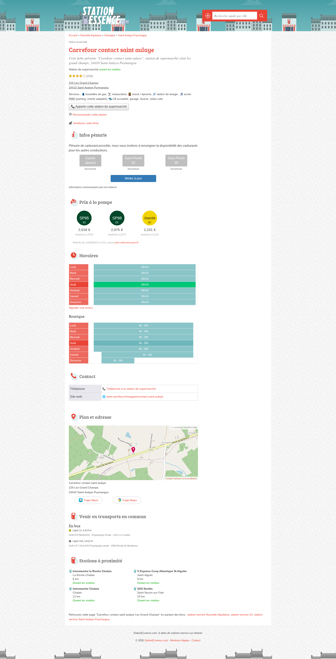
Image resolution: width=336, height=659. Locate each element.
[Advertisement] (234, 455)
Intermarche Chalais (86, 588)
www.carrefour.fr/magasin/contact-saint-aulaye (134, 396)
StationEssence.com (111, 15)
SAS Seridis (145, 588)
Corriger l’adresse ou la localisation (181, 478)
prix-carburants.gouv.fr (126, 242)
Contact (196, 640)
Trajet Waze (91, 500)
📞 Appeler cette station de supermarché (99, 106)
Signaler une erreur (81, 307)
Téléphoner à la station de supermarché (131, 388)
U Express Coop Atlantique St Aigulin (162, 571)
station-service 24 (242, 614)
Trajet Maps (129, 500)
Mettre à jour (133, 178)
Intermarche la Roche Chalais (92, 571)
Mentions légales (179, 640)
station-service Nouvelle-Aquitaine (208, 614)
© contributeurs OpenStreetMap (184, 427)
